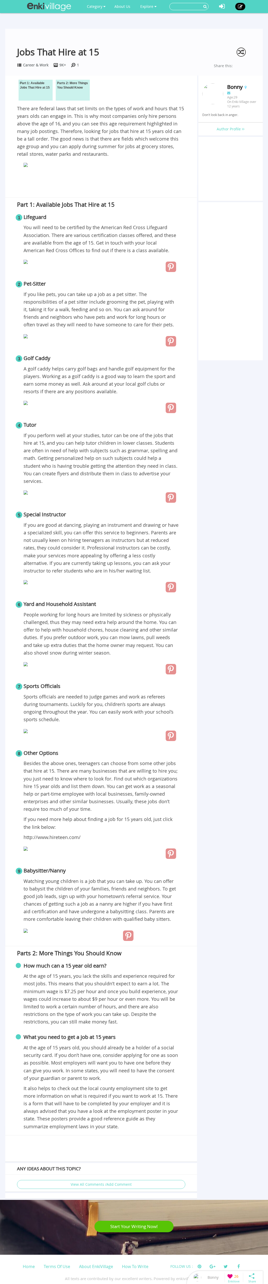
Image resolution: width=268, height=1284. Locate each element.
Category (95, 6)
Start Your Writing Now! (134, 1226)
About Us (122, 6)
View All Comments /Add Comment (101, 1184)
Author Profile (229, 128)
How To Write (135, 1266)
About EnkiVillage (96, 1266)
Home (29, 1266)
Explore (147, 6)
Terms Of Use (57, 1266)
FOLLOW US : (181, 1266)
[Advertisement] (101, 183)
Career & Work (35, 64)
